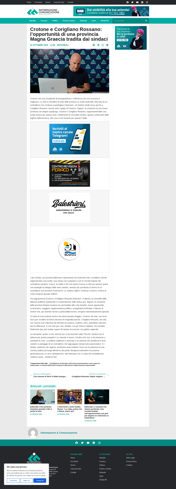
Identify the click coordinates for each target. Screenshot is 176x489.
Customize (13, 480)
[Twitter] (132, 2)
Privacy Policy (131, 461)
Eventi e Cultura (69, 21)
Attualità (32, 21)
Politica (55, 21)
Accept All (39, 480)
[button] (94, 45)
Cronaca (44, 21)
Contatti (70, 2)
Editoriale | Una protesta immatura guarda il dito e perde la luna (41, 409)
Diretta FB (105, 21)
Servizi (47, 2)
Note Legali (130, 458)
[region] (26, 474)
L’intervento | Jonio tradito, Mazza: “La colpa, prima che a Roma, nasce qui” (69, 409)
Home (29, 2)
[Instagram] (147, 2)
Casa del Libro (59, 2)
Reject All (27, 480)
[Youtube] (137, 2)
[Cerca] (146, 21)
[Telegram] (142, 2)
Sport (94, 21)
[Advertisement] (130, 82)
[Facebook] (127, 2)
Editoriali (83, 21)
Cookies (129, 465)
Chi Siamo (38, 2)
